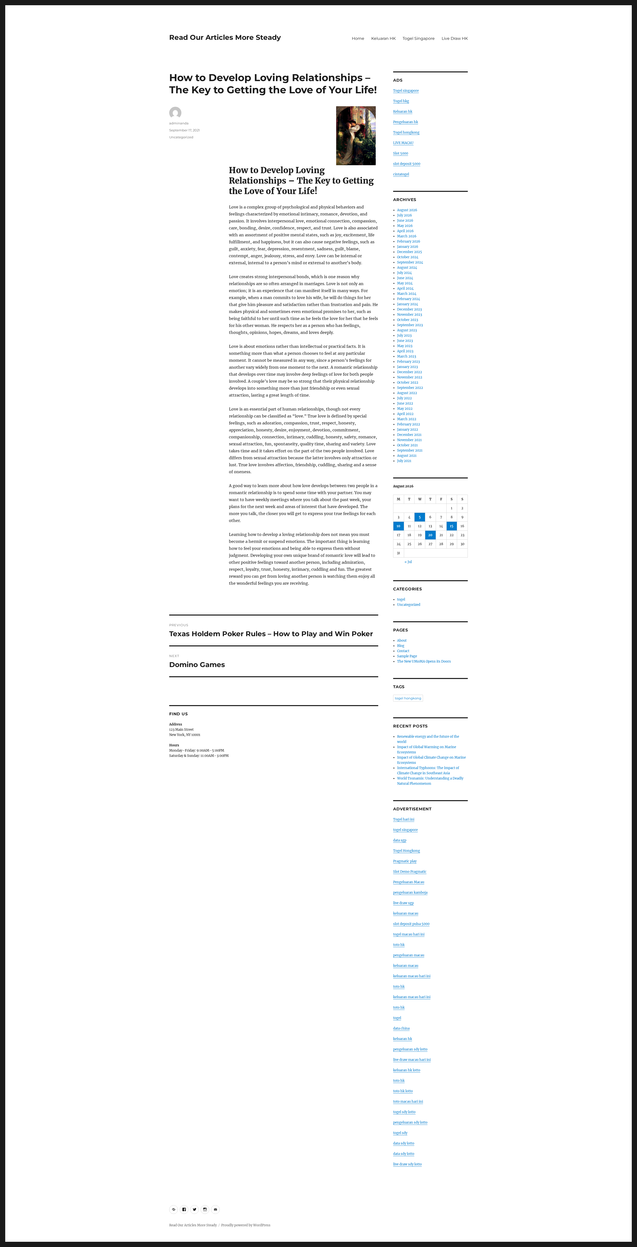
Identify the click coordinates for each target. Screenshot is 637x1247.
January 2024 (407, 304)
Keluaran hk (402, 111)
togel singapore (405, 830)
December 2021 (409, 435)
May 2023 (404, 346)
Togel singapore (406, 91)
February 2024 (408, 299)
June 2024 (405, 278)
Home (358, 38)
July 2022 (404, 398)
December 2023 (409, 309)
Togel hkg (401, 101)
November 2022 (409, 377)
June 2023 (405, 341)
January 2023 (407, 367)
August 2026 (407, 210)
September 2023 (410, 325)
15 (451, 526)
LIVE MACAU (403, 143)
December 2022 (409, 372)
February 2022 (408, 424)
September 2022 (410, 388)
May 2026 (405, 226)
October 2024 (407, 257)
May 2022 (405, 409)
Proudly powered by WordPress (245, 1225)
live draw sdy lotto (407, 1164)
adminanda (179, 123)
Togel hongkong (406, 132)
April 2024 (405, 288)
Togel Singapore (419, 38)
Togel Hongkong (406, 851)
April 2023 (405, 351)
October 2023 (407, 320)
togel (401, 599)
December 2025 (409, 252)
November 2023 (409, 314)
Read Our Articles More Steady (225, 37)
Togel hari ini (403, 819)
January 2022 (407, 429)
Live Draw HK (455, 38)
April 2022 (405, 414)
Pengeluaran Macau (408, 882)
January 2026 (407, 247)
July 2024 (404, 273)
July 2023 (404, 335)
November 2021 (409, 440)
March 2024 (406, 294)
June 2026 (405, 220)
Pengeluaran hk (405, 122)
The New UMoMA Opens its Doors (424, 661)
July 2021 (404, 461)
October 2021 (407, 445)
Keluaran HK (383, 38)
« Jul (408, 562)
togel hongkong (408, 698)
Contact (403, 651)
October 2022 (407, 382)
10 (398, 526)
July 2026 (404, 215)
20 (430, 535)
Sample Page (407, 656)
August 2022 (407, 393)
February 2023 (408, 362)
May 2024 (405, 283)
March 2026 (407, 236)
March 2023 (406, 356)
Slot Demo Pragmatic (409, 872)
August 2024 (407, 267)
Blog (400, 646)
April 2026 (405, 231)
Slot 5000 (400, 153)
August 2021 (407, 456)
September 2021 (410, 450)
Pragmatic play (405, 861)
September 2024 (410, 262)
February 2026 (408, 241)
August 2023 (407, 330)
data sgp (399, 840)
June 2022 (405, 403)
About (402, 640)
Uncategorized (181, 137)
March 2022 (406, 419)
